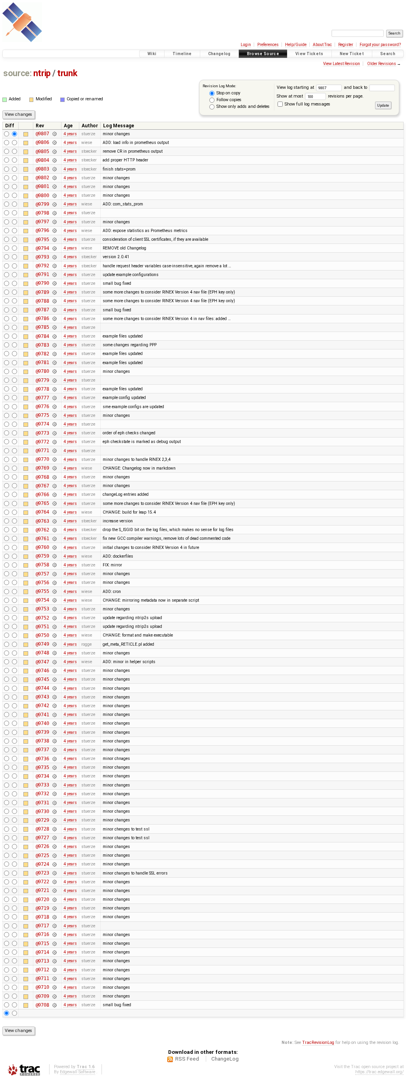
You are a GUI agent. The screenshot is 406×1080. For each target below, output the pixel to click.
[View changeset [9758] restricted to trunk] (54, 565)
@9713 (42, 961)
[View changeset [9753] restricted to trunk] (54, 609)
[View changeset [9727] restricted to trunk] (54, 837)
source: (17, 73)
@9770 (42, 459)
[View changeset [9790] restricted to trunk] (54, 283)
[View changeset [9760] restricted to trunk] (54, 547)
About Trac (322, 44)
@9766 (42, 494)
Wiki (151, 54)
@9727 (42, 837)
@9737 (42, 749)
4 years (70, 134)
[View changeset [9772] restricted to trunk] (54, 442)
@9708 (42, 1005)
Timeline (182, 54)
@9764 (42, 512)
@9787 (42, 310)
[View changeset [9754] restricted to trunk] (54, 600)
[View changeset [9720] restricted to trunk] (54, 899)
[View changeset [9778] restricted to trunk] (54, 389)
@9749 (42, 644)
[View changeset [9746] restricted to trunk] (54, 670)
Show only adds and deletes (242, 106)
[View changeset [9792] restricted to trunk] (54, 266)
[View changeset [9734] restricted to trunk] (54, 776)
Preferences (268, 44)
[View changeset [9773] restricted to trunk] (54, 433)
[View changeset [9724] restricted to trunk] (54, 864)
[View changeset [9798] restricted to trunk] (54, 213)
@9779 (42, 380)
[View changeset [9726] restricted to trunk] (54, 846)
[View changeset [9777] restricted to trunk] (54, 398)
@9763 (42, 521)
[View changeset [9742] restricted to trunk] (54, 705)
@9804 (42, 160)
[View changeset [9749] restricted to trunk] (54, 644)
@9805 (42, 151)
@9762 (42, 530)
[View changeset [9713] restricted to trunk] (54, 961)
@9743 (42, 697)
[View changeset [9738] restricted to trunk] (54, 741)
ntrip (42, 73)
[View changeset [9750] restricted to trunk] (54, 635)
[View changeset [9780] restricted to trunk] (54, 371)
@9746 (42, 670)
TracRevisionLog (318, 1042)
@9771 (42, 450)
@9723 (42, 873)
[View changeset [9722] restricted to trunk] (54, 881)
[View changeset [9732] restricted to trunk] (54, 793)
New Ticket (352, 54)
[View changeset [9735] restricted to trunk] (54, 767)
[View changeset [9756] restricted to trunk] (54, 582)
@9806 (42, 142)
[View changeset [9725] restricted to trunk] (54, 855)
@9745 (42, 679)
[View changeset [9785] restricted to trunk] (54, 327)
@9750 (42, 635)
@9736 (42, 759)
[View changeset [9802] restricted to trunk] (54, 177)
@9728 (42, 829)
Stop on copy (227, 93)
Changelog (219, 54)
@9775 (42, 415)
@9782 (42, 354)
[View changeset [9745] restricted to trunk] (54, 679)
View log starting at (296, 87)
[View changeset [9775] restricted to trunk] (54, 415)
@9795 (42, 239)
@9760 (42, 547)
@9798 (42, 213)
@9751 (42, 626)
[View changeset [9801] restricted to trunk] (54, 186)
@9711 (42, 978)
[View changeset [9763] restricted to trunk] (54, 521)
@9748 (42, 653)
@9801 (42, 186)
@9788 (42, 301)
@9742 (42, 705)
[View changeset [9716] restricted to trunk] (54, 934)
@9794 (42, 248)
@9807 (42, 133)
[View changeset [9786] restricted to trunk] (54, 318)
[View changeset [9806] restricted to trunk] (54, 142)
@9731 (42, 803)
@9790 (42, 283)
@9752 (42, 618)
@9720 (42, 899)
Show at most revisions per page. (320, 96)
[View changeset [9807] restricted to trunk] (54, 133)
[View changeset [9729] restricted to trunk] (54, 820)
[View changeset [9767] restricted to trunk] (54, 486)
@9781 (42, 362)
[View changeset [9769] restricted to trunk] (54, 468)
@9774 (42, 424)
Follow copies (228, 99)
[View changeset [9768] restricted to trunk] (54, 477)
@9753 (42, 609)
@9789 (42, 292)
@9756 (42, 582)
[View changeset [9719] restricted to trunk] (54, 908)
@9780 (42, 371)
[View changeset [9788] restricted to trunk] (54, 301)
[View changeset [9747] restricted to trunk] (54, 662)
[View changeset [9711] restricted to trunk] (54, 978)
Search (387, 54)
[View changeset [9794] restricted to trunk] (54, 248)
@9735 (42, 767)
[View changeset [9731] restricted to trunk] (54, 803)
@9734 (42, 776)
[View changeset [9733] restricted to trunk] (54, 785)
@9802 (42, 177)
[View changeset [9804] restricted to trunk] (54, 160)
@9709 (42, 996)
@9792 (42, 266)
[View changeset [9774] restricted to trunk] (54, 424)
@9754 (42, 600)
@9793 (42, 257)
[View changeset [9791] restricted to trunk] (54, 274)
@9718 (42, 917)
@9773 (42, 433)
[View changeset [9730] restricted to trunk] (54, 811)
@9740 (42, 723)
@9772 (42, 442)
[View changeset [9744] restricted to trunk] (54, 688)
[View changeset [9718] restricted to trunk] (54, 917)
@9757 (42, 574)
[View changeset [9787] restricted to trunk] (54, 310)
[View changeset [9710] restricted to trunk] (54, 987)
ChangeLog (225, 1059)
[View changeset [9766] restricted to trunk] (54, 494)
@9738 (42, 741)
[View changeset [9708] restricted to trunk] (54, 1005)
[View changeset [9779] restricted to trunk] (54, 380)
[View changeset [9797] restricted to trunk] (54, 221)
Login (246, 44)
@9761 (42, 538)
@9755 (42, 591)
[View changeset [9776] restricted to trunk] (54, 406)
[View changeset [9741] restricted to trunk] (54, 714)
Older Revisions (381, 63)
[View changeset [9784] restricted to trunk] (54, 336)
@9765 (42, 503)
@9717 (42, 925)
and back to (356, 87)
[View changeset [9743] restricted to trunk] (54, 697)
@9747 (42, 662)
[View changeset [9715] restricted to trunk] (54, 943)
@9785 (42, 327)
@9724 (42, 864)
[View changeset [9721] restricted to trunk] (54, 890)
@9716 (42, 934)
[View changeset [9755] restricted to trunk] (54, 591)
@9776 (42, 406)
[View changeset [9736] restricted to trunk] (54, 759)
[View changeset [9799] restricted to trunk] (54, 204)
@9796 (42, 230)
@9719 (42, 908)
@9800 (42, 195)
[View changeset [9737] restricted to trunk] (54, 749)
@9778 (42, 389)
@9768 (42, 477)
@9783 (42, 345)
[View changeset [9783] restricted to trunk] (54, 345)
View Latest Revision (341, 63)
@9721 (42, 890)
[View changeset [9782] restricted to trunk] (54, 354)
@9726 (42, 846)
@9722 (42, 881)
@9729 (42, 820)
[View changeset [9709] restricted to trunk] (54, 996)
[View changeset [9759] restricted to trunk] (54, 556)
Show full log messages (306, 104)
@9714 (42, 952)
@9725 (42, 855)
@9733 (42, 785)
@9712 (42, 970)
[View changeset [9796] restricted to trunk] (54, 230)
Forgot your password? (380, 44)
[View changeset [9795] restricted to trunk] (54, 239)
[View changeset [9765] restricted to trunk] (54, 503)
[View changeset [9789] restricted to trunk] (54, 292)
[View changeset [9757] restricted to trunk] (54, 574)
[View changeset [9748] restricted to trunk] (54, 653)
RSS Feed (187, 1059)
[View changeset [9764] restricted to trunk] (54, 512)
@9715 (42, 943)
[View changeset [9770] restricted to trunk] (54, 459)
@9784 (42, 336)
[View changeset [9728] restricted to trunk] (54, 829)
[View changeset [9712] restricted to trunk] (54, 970)
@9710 (42, 987)
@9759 (42, 556)
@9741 (42, 714)
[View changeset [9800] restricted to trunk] (54, 195)
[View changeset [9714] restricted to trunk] (54, 952)
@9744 (42, 688)
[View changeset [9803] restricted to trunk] (54, 169)
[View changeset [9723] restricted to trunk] (54, 873)
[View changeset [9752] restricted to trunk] (54, 618)
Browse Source (263, 54)
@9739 (42, 732)
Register (345, 44)
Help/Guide (295, 44)
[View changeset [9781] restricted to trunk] (54, 362)
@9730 (42, 811)
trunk (67, 73)
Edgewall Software (77, 1071)
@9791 (42, 274)
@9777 (42, 398)
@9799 (42, 204)
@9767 (42, 486)
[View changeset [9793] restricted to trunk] (54, 257)
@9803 (42, 169)
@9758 (42, 565)
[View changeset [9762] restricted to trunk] (54, 530)
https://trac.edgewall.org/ (379, 1071)
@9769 (42, 468)
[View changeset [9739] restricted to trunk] (54, 732)
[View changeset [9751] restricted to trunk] (54, 626)
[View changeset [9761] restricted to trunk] (54, 538)
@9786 (42, 318)
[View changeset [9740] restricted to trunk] (54, 723)
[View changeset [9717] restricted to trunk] (54, 925)
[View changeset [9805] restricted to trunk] (54, 151)
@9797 (42, 221)
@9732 (42, 793)
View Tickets (309, 54)
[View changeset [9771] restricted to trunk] (54, 450)
